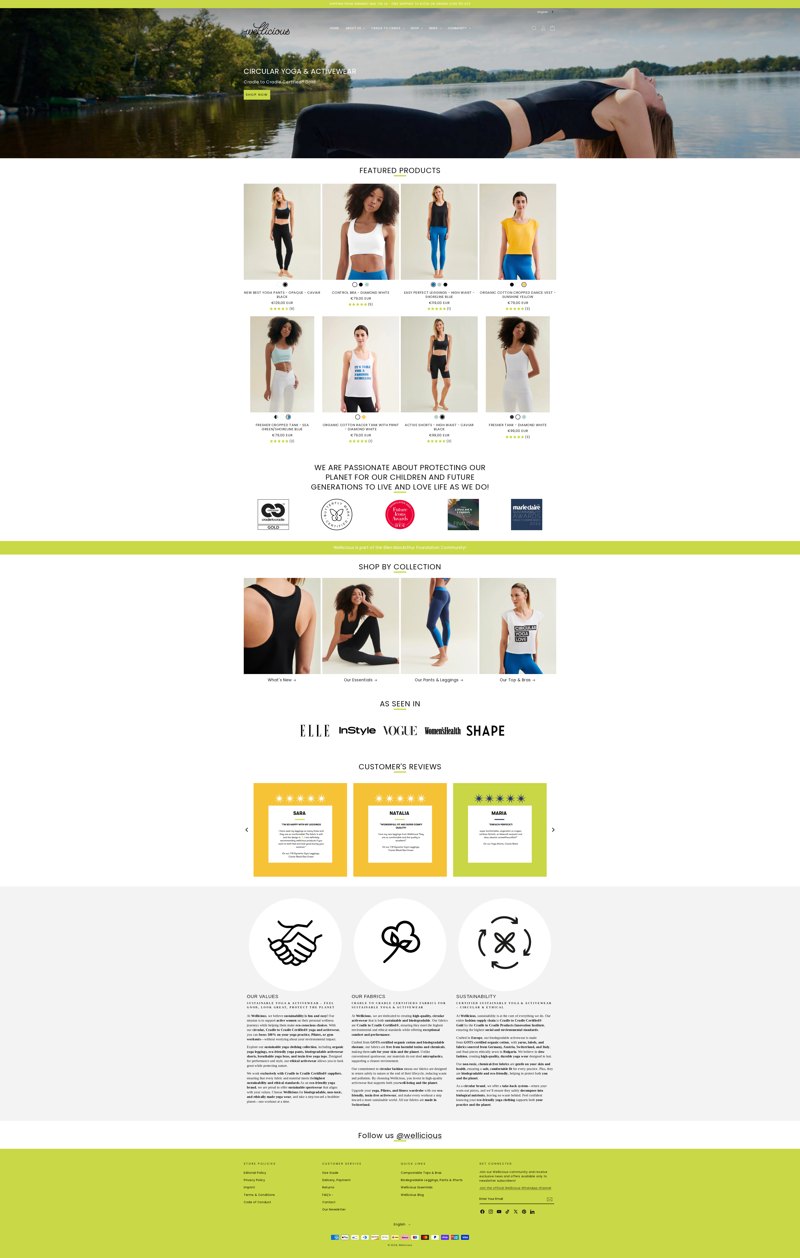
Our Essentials (358, 680)
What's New (279, 680)
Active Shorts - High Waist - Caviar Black (439, 427)
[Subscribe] (549, 1199)
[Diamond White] (279, 284)
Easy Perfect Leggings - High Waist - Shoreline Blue (439, 295)
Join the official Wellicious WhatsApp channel (515, 1188)
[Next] (553, 830)
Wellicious (405, 1245)
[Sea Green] (366, 284)
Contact (328, 1202)
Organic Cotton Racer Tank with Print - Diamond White (361, 427)
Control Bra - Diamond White (360, 293)
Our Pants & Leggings (437, 680)
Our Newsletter (334, 1209)
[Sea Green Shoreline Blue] (288, 416)
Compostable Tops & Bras (421, 1173)
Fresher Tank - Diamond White (518, 425)
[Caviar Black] (285, 284)
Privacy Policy (254, 1180)
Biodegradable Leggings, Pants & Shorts (432, 1180)
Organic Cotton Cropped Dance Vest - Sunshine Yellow (518, 295)
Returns (328, 1187)
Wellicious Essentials (417, 1187)
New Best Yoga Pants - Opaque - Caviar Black (282, 295)
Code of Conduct (257, 1202)
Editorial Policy (255, 1173)
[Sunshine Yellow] (523, 284)
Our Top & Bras (515, 680)
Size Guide (330, 1173)
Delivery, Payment (336, 1180)
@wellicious (419, 1135)
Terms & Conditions (259, 1195)
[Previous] (247, 830)
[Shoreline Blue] (433, 284)
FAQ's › (327, 1195)
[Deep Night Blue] (511, 416)
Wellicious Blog (412, 1195)
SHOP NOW (257, 94)
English (543, 12)
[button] (355, 28)
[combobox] (546, 12)
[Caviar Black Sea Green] (276, 416)
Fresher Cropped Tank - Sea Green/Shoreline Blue (282, 427)
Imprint (249, 1187)
